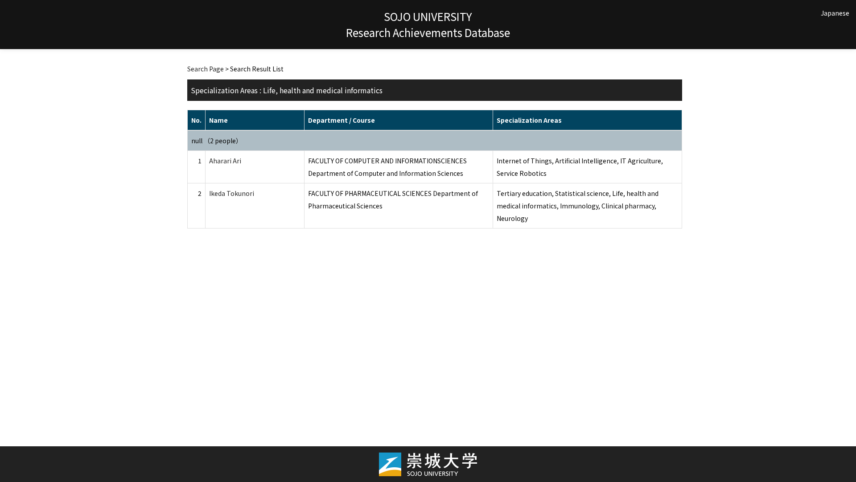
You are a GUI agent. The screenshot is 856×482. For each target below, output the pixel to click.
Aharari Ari (225, 160)
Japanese (835, 12)
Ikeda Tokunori (231, 193)
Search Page (205, 68)
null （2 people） (216, 140)
